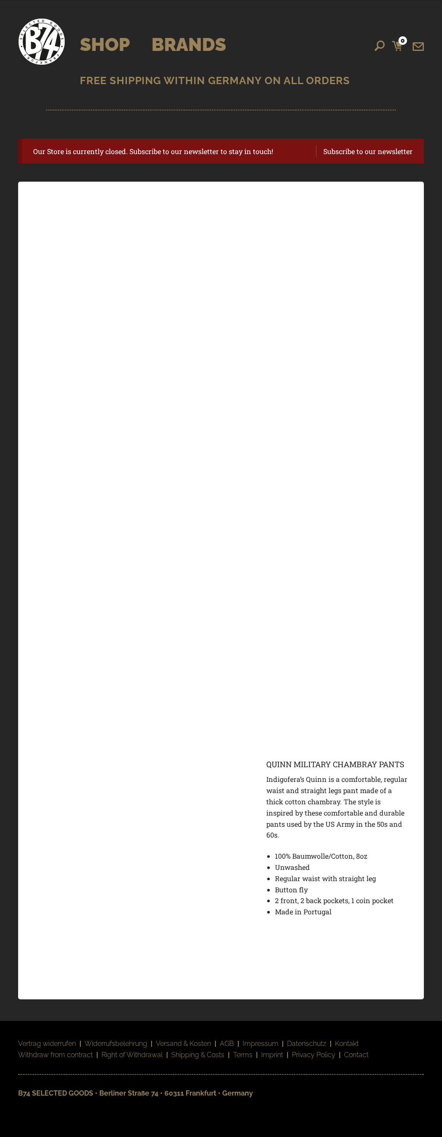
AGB (227, 1043)
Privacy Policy (313, 1055)
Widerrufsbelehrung (116, 1043)
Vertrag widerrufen (47, 1043)
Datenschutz (306, 1043)
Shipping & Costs (197, 1055)
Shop (105, 44)
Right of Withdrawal (132, 1055)
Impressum (260, 1043)
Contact (356, 1055)
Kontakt (347, 1043)
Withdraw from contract (55, 1055)
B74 (41, 41)
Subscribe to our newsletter (368, 151)
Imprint (272, 1055)
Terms (243, 1055)
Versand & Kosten (183, 1043)
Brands (189, 44)
